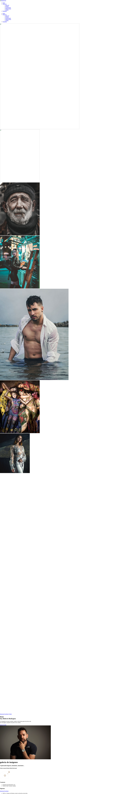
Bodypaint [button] (14, 768)
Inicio (4, 2)
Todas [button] (1, 768)
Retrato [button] (8, 768)
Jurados (6, 10)
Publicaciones (8, 8)
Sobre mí (4, 4)
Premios (7, 6)
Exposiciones (8, 7)
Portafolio (5, 11)
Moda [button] (11, 768)
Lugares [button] (4, 768)
